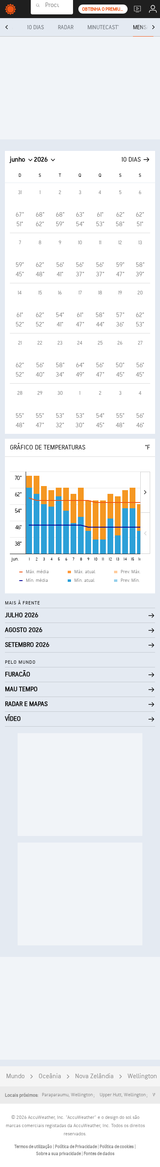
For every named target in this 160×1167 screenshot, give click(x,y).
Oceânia (50, 1076)
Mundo (15, 1076)
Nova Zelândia (94, 1076)
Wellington (142, 1076)
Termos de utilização (33, 1146)
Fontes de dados (99, 1153)
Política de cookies (117, 1146)
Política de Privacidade (76, 1146)
